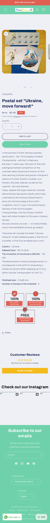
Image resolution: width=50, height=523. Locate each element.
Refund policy (22, 510)
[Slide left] (19, 87)
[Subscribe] (41, 455)
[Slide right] (31, 87)
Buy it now (25, 144)
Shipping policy (34, 514)
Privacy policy (35, 510)
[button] (5, 10)
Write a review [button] (24, 371)
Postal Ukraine (23, 507)
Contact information (26, 519)
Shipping (17, 116)
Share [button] (8, 333)
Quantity (5, 121)
